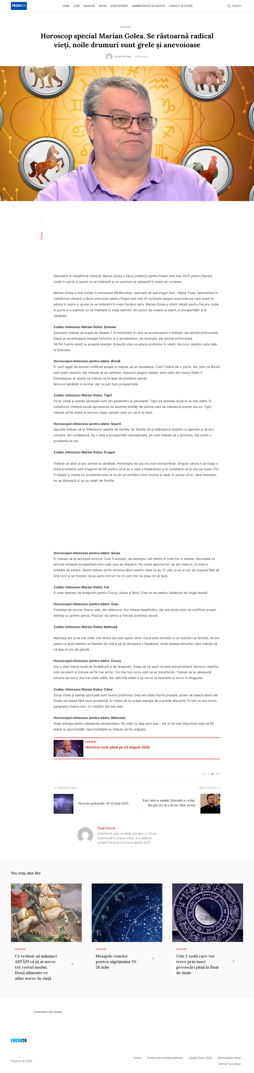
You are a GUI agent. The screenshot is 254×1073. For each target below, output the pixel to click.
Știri (77, 5)
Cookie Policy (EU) (200, 1058)
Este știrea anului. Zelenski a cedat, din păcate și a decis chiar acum (169, 802)
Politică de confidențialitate (165, 1058)
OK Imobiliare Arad (229, 1058)
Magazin (89, 5)
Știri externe (119, 5)
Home (66, 5)
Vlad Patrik (122, 56)
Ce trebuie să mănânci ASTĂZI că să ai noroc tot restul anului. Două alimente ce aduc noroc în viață (36, 967)
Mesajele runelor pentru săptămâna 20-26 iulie (117, 962)
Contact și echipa (181, 5)
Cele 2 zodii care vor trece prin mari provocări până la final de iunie (197, 964)
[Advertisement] (137, 240)
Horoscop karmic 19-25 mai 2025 (103, 803)
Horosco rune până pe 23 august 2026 (117, 747)
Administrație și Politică (148, 5)
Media (103, 5)
